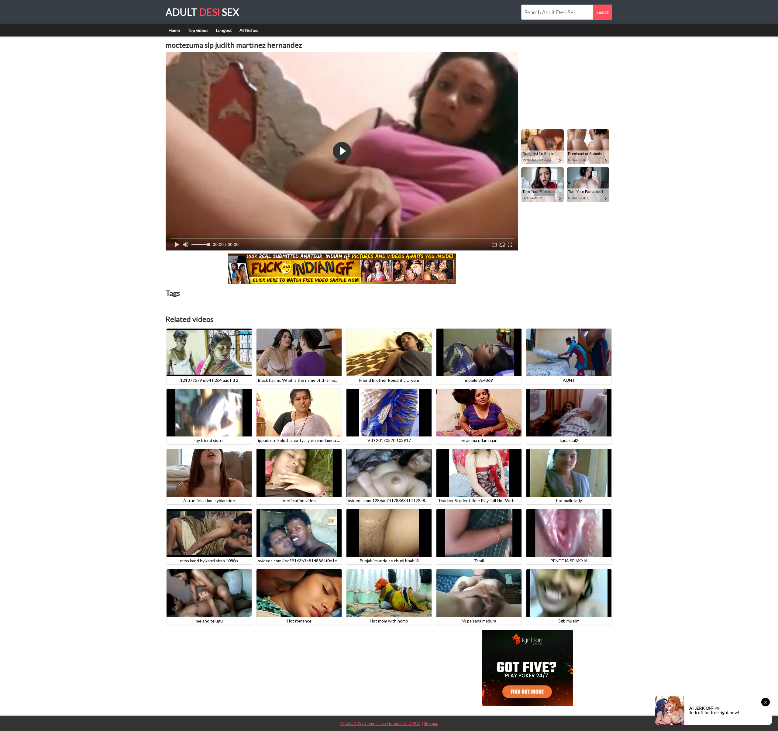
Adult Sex (202, 12)
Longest (224, 30)
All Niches (248, 30)
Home (174, 30)
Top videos (198, 30)
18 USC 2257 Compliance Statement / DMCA (380, 723)
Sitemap (431, 723)
